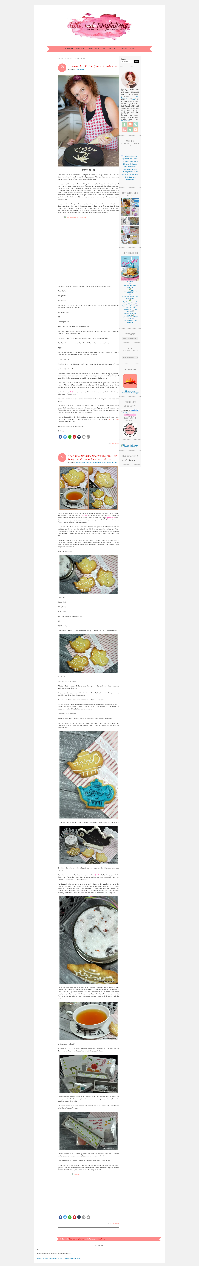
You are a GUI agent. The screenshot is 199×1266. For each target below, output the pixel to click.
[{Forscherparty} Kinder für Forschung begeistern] (125, 211)
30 (62, 66)
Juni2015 (62, 68)
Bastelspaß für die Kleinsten (130, 286)
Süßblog (84, 515)
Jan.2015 (62, 458)
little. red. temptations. (76, 1239)
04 (62, 456)
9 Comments (114, 1223)
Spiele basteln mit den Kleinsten (130, 318)
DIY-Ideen (131, 100)
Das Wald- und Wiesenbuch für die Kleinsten (130, 309)
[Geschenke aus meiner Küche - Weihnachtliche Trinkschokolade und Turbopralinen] (134, 230)
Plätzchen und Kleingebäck (91, 462)
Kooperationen (94, 48)
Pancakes (130, 282)
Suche (123, 59)
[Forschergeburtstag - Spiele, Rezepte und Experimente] (125, 239)
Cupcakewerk (110, 518)
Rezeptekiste (106, 462)
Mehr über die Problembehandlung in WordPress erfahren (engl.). (59, 1258)
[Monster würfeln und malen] (125, 230)
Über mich (80, 48)
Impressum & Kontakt (127, 48)
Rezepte (112, 48)
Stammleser (125, 121)
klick (110, 419)
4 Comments (114, 443)
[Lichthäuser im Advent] (125, 221)
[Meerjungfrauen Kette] (134, 211)
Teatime (114, 462)
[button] (60, 437)
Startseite (67, 48)
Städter (97, 875)
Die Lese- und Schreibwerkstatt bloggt (130, 392)
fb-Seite (72, 392)
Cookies (78, 462)
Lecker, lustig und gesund (130, 314)
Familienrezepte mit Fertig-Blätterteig (130, 303)
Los (136, 61)
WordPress (101, 1239)
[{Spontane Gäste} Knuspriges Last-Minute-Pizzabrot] (134, 221)
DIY (104, 48)
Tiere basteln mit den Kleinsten (130, 321)
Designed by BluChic (155, 1238)
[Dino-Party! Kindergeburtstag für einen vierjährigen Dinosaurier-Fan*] (125, 202)
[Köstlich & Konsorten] (130, 436)
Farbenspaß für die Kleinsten (130, 292)
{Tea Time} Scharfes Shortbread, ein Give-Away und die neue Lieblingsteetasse (92, 457)
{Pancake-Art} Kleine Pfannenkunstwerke (92, 66)
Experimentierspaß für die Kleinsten (130, 297)
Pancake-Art (80, 69)
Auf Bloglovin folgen (130, 413)
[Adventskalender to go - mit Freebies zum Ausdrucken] (134, 202)
